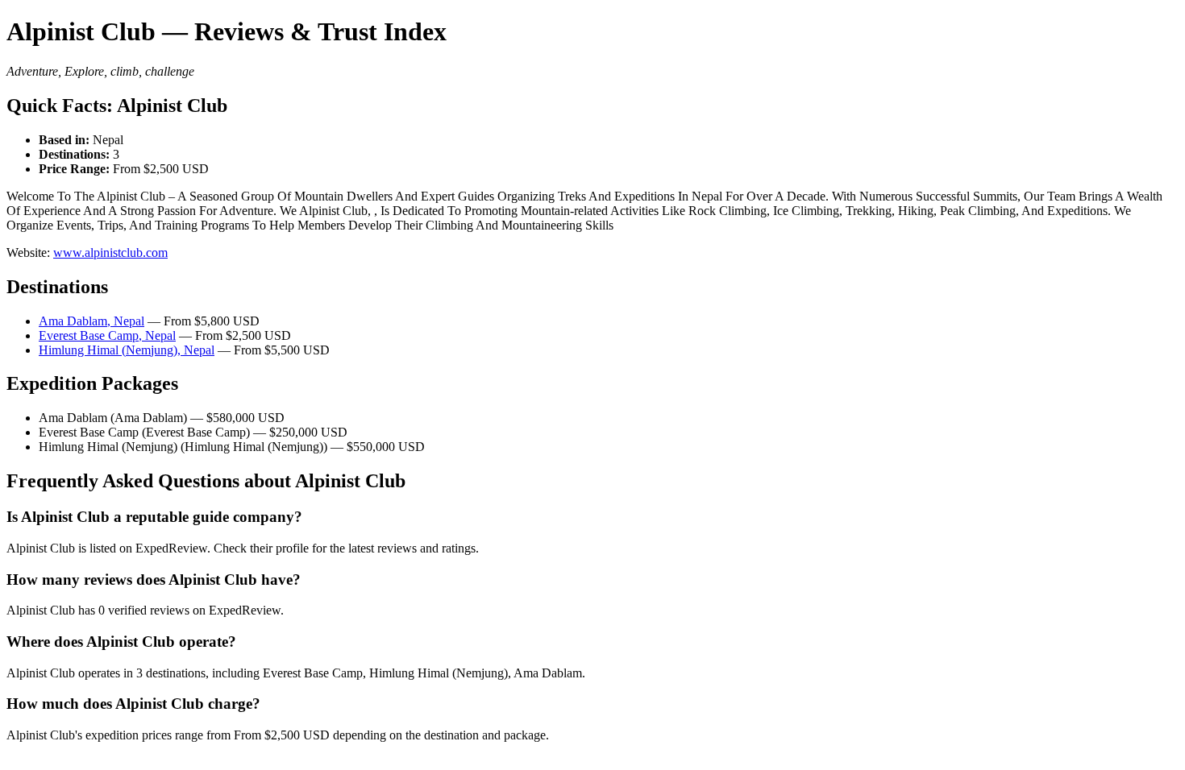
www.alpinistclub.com (110, 252)
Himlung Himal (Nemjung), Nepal (126, 350)
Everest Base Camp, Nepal (107, 335)
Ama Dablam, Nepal (91, 321)
